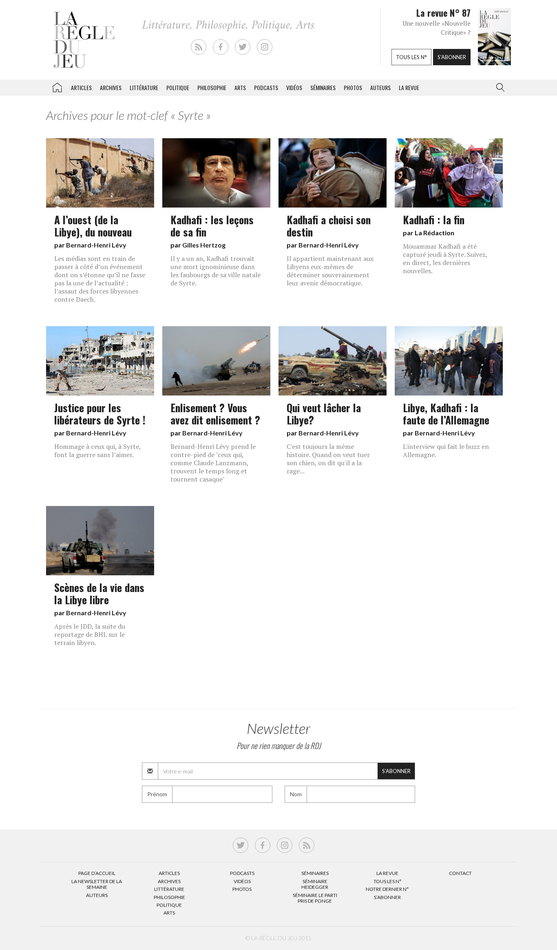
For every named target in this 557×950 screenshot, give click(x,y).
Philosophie (211, 87)
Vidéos (294, 87)
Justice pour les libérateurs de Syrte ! (100, 413)
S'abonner (452, 57)
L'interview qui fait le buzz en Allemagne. (446, 450)
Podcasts (266, 87)
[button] (499, 88)
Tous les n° (411, 57)
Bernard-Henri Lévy (96, 245)
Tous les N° (388, 881)
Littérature (144, 87)
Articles (81, 87)
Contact (460, 873)
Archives (111, 87)
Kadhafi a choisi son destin (329, 225)
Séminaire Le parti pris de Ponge (315, 898)
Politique (177, 87)
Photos (353, 87)
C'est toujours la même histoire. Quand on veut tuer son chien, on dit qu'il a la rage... (328, 458)
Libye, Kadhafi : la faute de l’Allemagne (446, 413)
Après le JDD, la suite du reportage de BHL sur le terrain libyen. (89, 634)
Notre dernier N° (387, 889)
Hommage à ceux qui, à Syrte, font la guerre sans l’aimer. (97, 450)
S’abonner (387, 897)
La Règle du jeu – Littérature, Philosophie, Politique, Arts (57, 86)
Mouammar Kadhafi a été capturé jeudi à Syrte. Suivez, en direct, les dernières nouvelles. (445, 258)
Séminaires (323, 87)
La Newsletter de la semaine (96, 884)
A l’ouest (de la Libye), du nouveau (93, 225)
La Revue (387, 873)
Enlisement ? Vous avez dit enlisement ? (215, 413)
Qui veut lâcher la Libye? (324, 413)
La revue (409, 87)
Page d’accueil (96, 873)
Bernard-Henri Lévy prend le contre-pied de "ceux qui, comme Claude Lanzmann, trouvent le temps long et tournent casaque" (213, 463)
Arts (240, 87)
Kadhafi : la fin (433, 219)
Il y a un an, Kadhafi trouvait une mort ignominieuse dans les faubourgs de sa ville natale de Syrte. (215, 270)
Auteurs (380, 87)
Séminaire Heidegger (314, 884)
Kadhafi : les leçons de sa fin (212, 225)
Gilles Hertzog (203, 245)
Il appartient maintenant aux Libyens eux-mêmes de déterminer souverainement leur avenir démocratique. (330, 270)
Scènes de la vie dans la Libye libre (99, 593)
